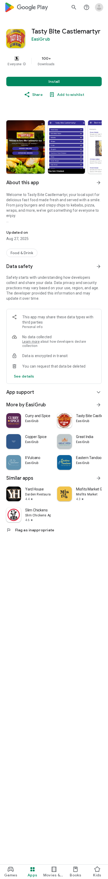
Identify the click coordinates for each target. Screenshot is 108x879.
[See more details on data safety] (24, 376)
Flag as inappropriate (30, 530)
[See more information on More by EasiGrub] (98, 404)
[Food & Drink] (21, 253)
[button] (24, 64)
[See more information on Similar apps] (98, 478)
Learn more (31, 341)
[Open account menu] (99, 7)
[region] (54, 61)
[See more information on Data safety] (98, 266)
